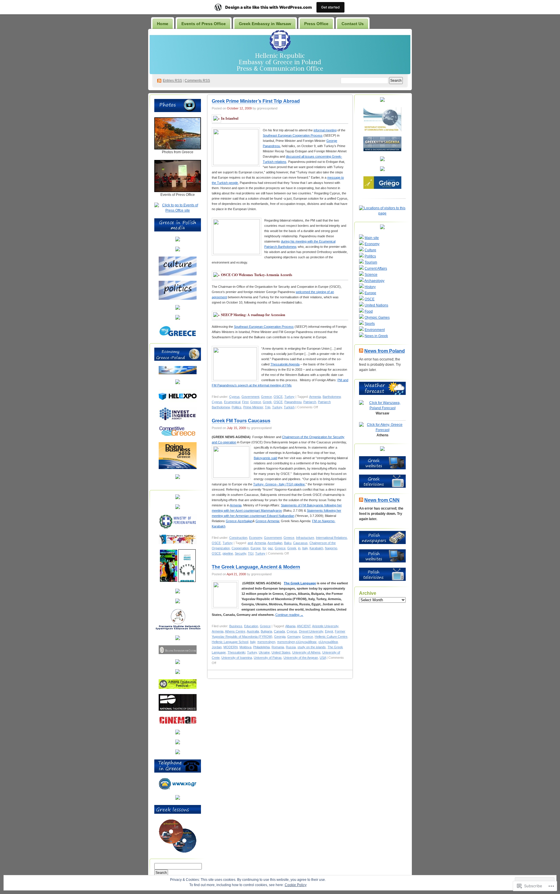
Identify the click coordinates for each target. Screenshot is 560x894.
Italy (305, 548)
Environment (375, 330)
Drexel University (311, 631)
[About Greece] (168, 581)
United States (281, 652)
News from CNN (382, 500)
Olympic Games (377, 318)
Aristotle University (325, 626)
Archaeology (374, 281)
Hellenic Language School (230, 642)
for (264, 548)
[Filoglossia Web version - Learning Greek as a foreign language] (178, 852)
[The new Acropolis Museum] (177, 753)
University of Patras (268, 657)
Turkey (289, 396)
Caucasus (300, 543)
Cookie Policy (296, 885)
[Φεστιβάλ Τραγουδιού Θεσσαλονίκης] (177, 743)
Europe (256, 548)
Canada (279, 631)
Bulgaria (266, 631)
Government (250, 396)
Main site (372, 238)
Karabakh (316, 548)
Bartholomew (332, 396)
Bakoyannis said (265, 458)
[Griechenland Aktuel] (382, 170)
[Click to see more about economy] (177, 250)
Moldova (245, 647)
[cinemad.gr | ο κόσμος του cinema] (178, 723)
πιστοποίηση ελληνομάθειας (297, 642)
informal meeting (325, 130)
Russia (291, 647)
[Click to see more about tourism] (177, 240)
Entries (172, 81)
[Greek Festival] (178, 688)
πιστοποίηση (266, 642)
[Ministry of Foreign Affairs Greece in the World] (178, 528)
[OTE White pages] (177, 799)
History (370, 287)
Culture (370, 250)
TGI (250, 553)
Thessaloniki (236, 652)
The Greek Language (300, 583)
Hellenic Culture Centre (331, 636)
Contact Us (353, 23)
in (299, 548)
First (245, 402)
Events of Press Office (203, 23)
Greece (266, 396)
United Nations (376, 305)
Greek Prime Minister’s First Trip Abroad (256, 101)
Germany (293, 636)
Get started (330, 7)
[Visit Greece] (177, 318)
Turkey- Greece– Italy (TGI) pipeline (279, 484)
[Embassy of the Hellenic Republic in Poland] (177, 508)
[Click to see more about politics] (178, 299)
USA (323, 657)
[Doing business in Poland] (177, 478)
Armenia (315, 396)
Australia (253, 631)
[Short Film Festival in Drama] (177, 733)
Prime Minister (253, 407)
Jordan (217, 647)
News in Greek (376, 336)
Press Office (316, 23)
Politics (237, 407)
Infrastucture (305, 537)
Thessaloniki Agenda (285, 364)
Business (235, 626)
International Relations (331, 537)
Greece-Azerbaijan (239, 521)
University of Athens (306, 652)
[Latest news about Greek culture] (177, 639)
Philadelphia (261, 647)
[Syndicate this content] (361, 350)
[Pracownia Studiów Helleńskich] (177, 629)
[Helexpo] (178, 401)
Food (369, 311)
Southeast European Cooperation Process (293, 135)
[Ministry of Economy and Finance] (178, 373)
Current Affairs (376, 268)
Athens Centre (235, 631)
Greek (267, 402)
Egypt (329, 631)
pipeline (228, 553)
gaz (270, 548)
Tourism (371, 262)
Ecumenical (232, 402)
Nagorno (331, 548)
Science (371, 275)
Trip (267, 407)
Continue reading (289, 614)
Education (251, 626)
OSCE (278, 396)
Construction (238, 537)
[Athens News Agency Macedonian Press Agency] (178, 543)
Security (240, 553)
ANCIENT (304, 626)
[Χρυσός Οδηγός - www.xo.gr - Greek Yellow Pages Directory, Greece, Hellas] (178, 789)
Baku (287, 543)
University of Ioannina (236, 657)
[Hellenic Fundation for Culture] (178, 653)
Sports (370, 324)
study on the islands (312, 647)
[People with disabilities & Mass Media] (177, 592)
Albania (290, 626)
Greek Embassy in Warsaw (265, 23)
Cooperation (240, 548)
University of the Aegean (301, 657)
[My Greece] (178, 336)
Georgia (280, 636)
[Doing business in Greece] (178, 468)
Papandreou (293, 402)
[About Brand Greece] (187, 581)
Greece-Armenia (267, 521)
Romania (278, 647)
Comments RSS (197, 81)
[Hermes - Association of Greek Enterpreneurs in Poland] (177, 383)
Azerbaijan (274, 543)
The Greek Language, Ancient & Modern (256, 566)
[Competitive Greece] (178, 436)
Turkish (289, 407)
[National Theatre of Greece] (178, 709)
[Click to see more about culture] (178, 274)
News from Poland (384, 350)
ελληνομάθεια (328, 642)
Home (162, 23)
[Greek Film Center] (177, 673)
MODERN (230, 647)
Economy (255, 537)
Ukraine (264, 652)
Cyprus (234, 396)
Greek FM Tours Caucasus (241, 420)
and (250, 543)
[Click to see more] (177, 148)
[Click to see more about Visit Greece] (177, 308)
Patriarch (309, 402)
